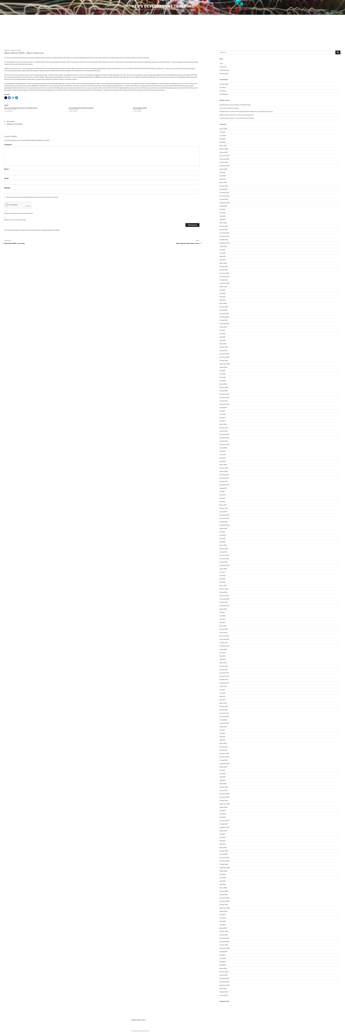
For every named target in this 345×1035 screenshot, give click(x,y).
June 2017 (223, 495)
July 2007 (222, 834)
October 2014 (224, 602)
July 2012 (222, 689)
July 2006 (222, 874)
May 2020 (223, 377)
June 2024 (223, 213)
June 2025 (223, 175)
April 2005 (223, 925)
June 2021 (223, 333)
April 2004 (223, 965)
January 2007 (224, 854)
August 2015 (223, 568)
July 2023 (222, 249)
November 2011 (224, 716)
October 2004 (224, 945)
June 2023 (223, 253)
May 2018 (222, 458)
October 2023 (224, 239)
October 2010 (224, 760)
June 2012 (223, 693)
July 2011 (222, 730)
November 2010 (224, 757)
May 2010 (223, 777)
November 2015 (224, 558)
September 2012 (224, 683)
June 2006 (223, 877)
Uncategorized (224, 94)
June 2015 (223, 575)
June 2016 (223, 535)
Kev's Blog (11, 121)
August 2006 (223, 871)
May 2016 (222, 538)
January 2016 (223, 552)
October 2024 (224, 199)
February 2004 (224, 971)
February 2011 (224, 746)
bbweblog (10, 124)
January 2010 (223, 790)
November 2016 (224, 518)
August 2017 (223, 488)
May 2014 (222, 619)
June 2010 (223, 773)
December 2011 (224, 713)
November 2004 (224, 941)
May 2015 (222, 579)
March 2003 (223, 988)
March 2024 (223, 223)
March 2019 (223, 424)
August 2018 (223, 448)
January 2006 (224, 894)
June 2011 (222, 733)
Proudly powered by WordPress (140, 1031)
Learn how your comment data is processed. (45, 230)
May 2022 (222, 296)
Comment (8, 145)
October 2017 (224, 481)
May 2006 (223, 881)
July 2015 (222, 572)
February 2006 (224, 891)
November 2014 (224, 599)
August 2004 (223, 951)
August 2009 (223, 807)
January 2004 (224, 975)
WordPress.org (224, 73)
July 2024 (222, 209)
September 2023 (224, 243)
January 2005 (224, 935)
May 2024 (223, 216)
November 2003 (224, 982)
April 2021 (222, 340)
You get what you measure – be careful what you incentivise (237, 118)
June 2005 (223, 918)
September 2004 (225, 948)
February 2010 (224, 787)
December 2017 (224, 474)
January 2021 (223, 350)
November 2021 (224, 317)
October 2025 (224, 162)
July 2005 (222, 914)
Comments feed (224, 70)
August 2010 (223, 767)
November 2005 (224, 901)
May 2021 (222, 337)
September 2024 (224, 202)
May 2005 (223, 921)
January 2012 (223, 710)
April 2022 (223, 300)
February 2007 (224, 851)
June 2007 (223, 837)
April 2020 (223, 380)
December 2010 (224, 753)
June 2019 (223, 414)
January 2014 (223, 632)
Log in (221, 63)
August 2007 (223, 830)
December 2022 (224, 273)
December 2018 (224, 434)
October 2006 (224, 864)
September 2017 (224, 484)
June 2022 (223, 293)
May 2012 (222, 696)
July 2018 (222, 451)
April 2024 (223, 219)
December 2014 (224, 595)
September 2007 (225, 827)
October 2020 (224, 360)
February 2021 (224, 347)
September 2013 (224, 646)
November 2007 (224, 820)
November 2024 (224, 196)
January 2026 (223, 152)
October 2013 (224, 642)
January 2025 (223, 189)
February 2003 (224, 992)
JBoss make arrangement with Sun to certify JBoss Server (21, 108)
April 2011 (222, 740)
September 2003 (225, 985)
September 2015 (224, 565)
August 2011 (223, 726)
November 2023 (224, 236)
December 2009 (224, 793)
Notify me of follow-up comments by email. (18, 213)
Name (6, 169)
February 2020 (224, 387)
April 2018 (223, 461)
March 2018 (223, 464)
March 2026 (223, 145)
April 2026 (223, 142)
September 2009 (225, 804)
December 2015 (224, 555)
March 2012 (223, 703)
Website (7, 188)
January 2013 (223, 669)
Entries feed (223, 67)
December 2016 (224, 515)
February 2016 (224, 548)
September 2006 (225, 867)
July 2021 (222, 330)
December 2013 (224, 636)
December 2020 (224, 354)
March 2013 (223, 663)
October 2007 (224, 824)
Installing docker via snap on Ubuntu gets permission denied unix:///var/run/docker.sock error (246, 111)
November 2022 (224, 276)
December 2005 (224, 898)
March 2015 (223, 585)
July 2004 (222, 955)
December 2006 (224, 857)
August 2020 (223, 367)
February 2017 (224, 508)
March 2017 (223, 505)
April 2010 (223, 780)
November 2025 (224, 159)
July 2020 (222, 370)
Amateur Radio (224, 84)
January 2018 (223, 471)
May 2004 (223, 961)
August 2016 (223, 528)
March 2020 (223, 384)
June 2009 (223, 814)
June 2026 (223, 135)
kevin (19, 50)
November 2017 (224, 478)
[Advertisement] (172, 28)
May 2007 (223, 841)
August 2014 (223, 609)
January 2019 (223, 431)
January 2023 (223, 270)
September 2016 (224, 525)
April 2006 (223, 884)
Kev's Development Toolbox (162, 6)
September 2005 (225, 908)
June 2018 (223, 454)
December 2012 (224, 673)
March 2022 (223, 303)
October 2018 (224, 441)
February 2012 (224, 706)
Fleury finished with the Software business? (81, 108)
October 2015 (224, 562)
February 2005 (224, 931)
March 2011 (223, 743)
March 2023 (223, 263)
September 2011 (224, 723)
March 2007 (223, 847)
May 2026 (223, 139)
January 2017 (223, 511)
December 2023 (224, 233)
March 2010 (223, 783)
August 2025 (223, 169)
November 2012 (224, 676)
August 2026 (223, 129)
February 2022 (224, 307)
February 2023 (224, 266)
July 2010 (222, 770)
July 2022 (222, 290)
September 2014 (224, 605)
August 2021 (223, 327)
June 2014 (223, 616)
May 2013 (222, 656)
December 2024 (224, 192)
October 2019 (224, 401)
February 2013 (224, 666)
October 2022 (224, 280)
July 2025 (222, 172)
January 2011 (223, 750)
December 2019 (224, 394)
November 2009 (224, 797)
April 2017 (222, 501)
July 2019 (222, 411)
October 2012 (224, 679)
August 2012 (223, 686)
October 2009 (224, 800)
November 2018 (224, 438)
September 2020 (225, 364)
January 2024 (223, 229)
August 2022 (223, 286)
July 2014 (222, 612)
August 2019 (223, 407)
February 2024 (224, 226)
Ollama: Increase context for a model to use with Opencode (237, 115)
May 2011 (222, 736)
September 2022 (224, 283)
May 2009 (223, 817)
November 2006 (224, 861)
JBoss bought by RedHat (140, 108)
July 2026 (222, 132)
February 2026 (224, 149)
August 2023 (223, 246)
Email (6, 178)
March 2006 (223, 888)
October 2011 (223, 720)
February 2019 (224, 427)
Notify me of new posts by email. (15, 220)
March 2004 (223, 968)
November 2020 (224, 357)
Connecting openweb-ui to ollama (229, 108)
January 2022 (223, 310)
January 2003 (224, 995)
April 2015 (223, 582)
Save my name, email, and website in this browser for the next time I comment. (32, 197)
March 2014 (223, 626)
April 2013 (223, 659)
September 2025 (224, 165)
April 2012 (222, 699)
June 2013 (223, 652)
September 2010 (224, 763)
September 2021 (224, 323)
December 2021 (224, 313)
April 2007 (223, 844)
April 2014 (223, 622)
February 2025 (224, 186)
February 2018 (224, 468)
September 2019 (224, 404)
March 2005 (223, 928)
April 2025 (223, 179)
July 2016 (222, 532)
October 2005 (224, 904)
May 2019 (222, 417)
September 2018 (224, 444)
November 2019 (224, 397)
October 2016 (224, 521)
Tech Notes (223, 91)
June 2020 (223, 374)
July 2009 (222, 810)
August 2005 (223, 911)
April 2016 (223, 542)
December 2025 (224, 155)
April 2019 (223, 421)
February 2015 (224, 589)
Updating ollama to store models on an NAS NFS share (235, 105)
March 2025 (223, 182)
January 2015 (223, 592)
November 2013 (224, 639)
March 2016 (223, 545)
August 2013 (223, 649)
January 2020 (224, 390)
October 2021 (224, 320)
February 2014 (224, 629)
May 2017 (222, 498)
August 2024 (223, 206)
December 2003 (224, 978)
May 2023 (223, 256)
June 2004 (223, 958)
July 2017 (222, 491)
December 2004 (224, 938)
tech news (19, 124)
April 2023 (223, 259)
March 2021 (223, 343)
